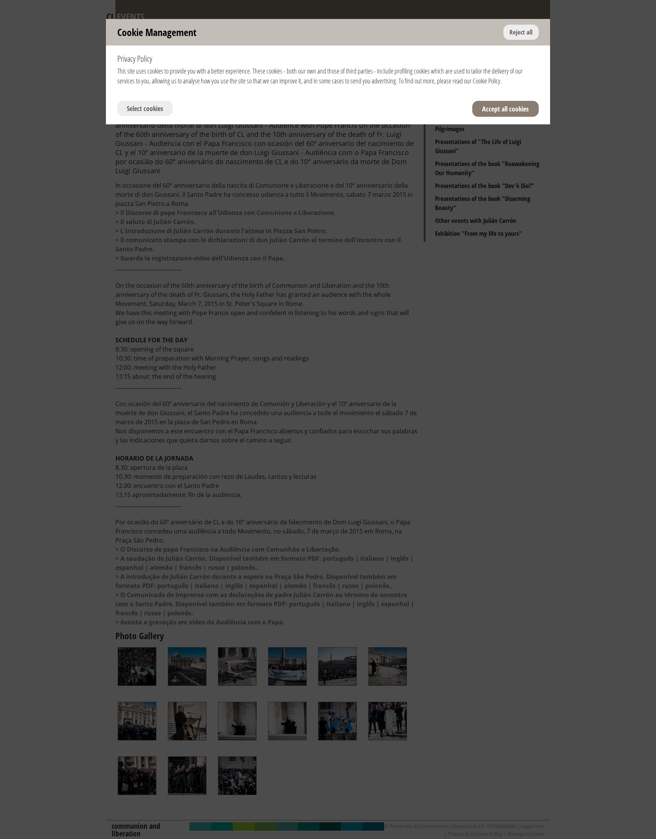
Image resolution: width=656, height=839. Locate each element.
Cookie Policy (486, 80)
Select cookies (145, 108)
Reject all (521, 32)
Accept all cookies (505, 108)
